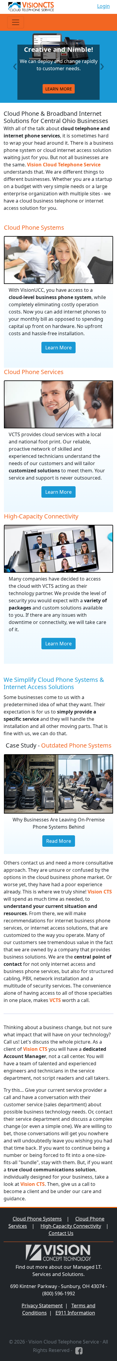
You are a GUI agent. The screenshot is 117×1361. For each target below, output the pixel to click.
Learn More (58, 347)
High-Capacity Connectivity (70, 1226)
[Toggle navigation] (15, 22)
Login (103, 6)
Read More (58, 841)
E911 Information (75, 1312)
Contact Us (61, 1233)
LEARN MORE (58, 89)
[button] (14, 67)
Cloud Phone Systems (37, 1218)
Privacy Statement (42, 1305)
